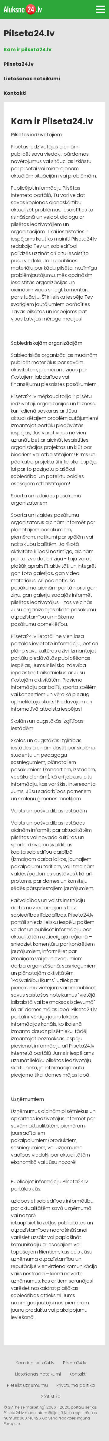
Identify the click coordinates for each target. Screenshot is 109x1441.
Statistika (51, 1396)
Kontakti (15, 93)
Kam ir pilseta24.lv (27, 49)
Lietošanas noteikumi (32, 78)
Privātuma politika (75, 1385)
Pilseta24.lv (19, 64)
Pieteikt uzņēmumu (27, 1385)
